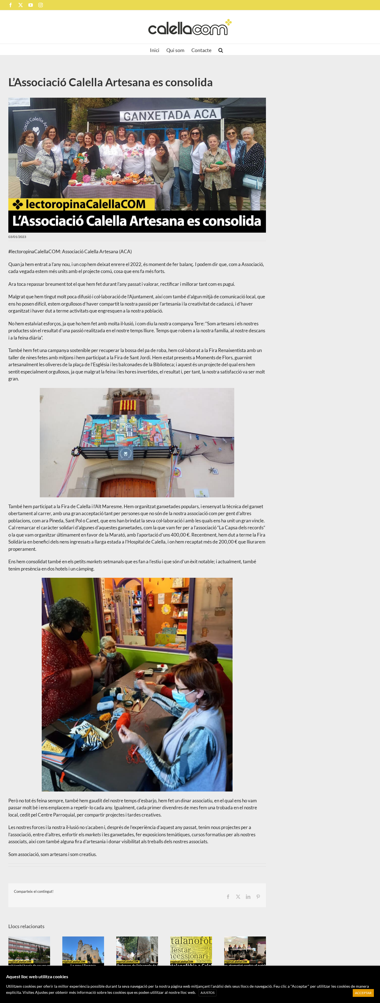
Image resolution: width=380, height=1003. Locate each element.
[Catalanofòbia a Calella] (191, 952)
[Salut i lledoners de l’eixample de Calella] (137, 952)
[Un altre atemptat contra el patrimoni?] (245, 952)
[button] (220, 49)
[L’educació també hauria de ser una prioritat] (29, 952)
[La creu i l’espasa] (83, 952)
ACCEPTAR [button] (363, 993)
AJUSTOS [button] (207, 992)
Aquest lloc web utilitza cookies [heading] (37, 976)
